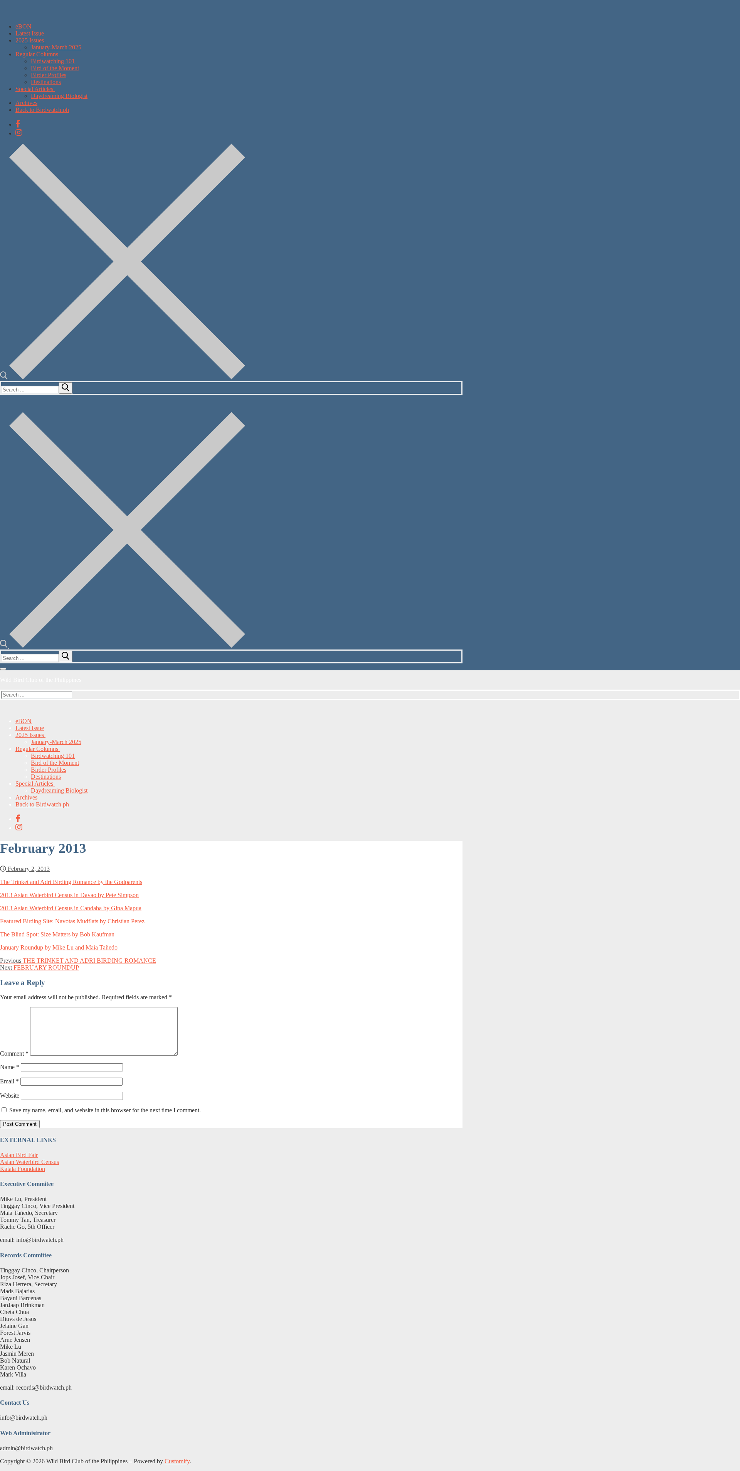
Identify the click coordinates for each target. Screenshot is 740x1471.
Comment (14, 1053)
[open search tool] (122, 377)
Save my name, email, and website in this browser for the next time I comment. (105, 1110)
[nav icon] (3, 669)
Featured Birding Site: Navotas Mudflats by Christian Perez (72, 921)
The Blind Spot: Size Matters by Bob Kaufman (57, 934)
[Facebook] (17, 124)
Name (9, 1067)
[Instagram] (18, 132)
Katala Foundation (22, 1169)
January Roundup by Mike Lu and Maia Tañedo (59, 947)
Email (9, 1081)
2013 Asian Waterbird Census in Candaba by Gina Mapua (70, 908)
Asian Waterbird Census (29, 1162)
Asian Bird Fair (19, 1155)
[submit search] (65, 388)
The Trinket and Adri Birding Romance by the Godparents (71, 882)
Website (9, 1095)
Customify (177, 1461)
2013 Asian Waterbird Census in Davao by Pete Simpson (69, 895)
